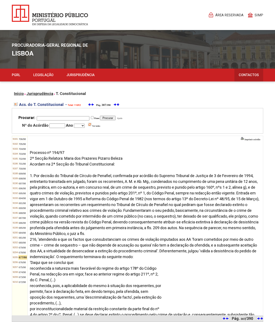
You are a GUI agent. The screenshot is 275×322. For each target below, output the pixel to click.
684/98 (22, 233)
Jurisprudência (80, 75)
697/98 (22, 183)
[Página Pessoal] (50, 15)
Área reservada (229, 15)
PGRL (16, 75)
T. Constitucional (71, 93)
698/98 (22, 178)
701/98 (22, 164)
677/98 (23, 257)
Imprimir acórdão (252, 139)
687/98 (22, 218)
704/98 (22, 149)
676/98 (22, 262)
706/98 (22, 139)
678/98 (22, 252)
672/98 (22, 282)
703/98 (22, 154)
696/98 (22, 188)
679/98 (22, 247)
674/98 (22, 272)
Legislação (43, 75)
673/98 (22, 277)
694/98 (22, 198)
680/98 (22, 242)
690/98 (22, 208)
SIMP (259, 15)
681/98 (22, 237)
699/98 (22, 173)
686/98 (22, 223)
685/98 (22, 228)
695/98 (22, 193)
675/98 (22, 267)
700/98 (22, 168)
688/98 (22, 213)
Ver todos (96, 126)
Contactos (249, 75)
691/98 (22, 203)
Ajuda (119, 118)
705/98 (22, 144)
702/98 (22, 159)
